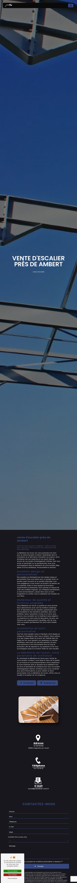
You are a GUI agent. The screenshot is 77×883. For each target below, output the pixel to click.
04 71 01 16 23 (38, 768)
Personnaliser (12, 878)
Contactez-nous (49, 683)
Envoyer (40, 866)
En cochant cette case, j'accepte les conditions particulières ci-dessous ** (36, 861)
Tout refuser (12, 875)
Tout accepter (12, 871)
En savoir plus (29, 683)
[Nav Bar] (70, 5)
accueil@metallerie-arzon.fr (38, 789)
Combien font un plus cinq (17, 837)
